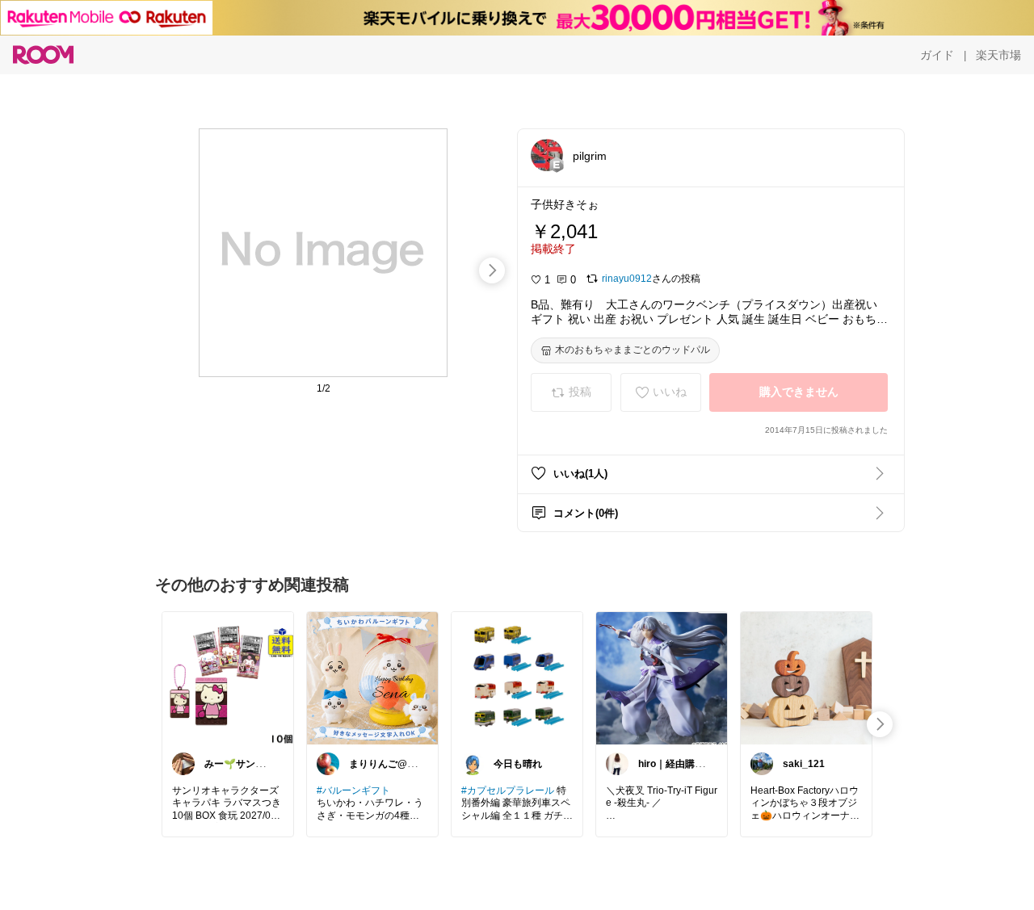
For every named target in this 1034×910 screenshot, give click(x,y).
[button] (547, 155)
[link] (227, 677)
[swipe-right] (492, 270)
